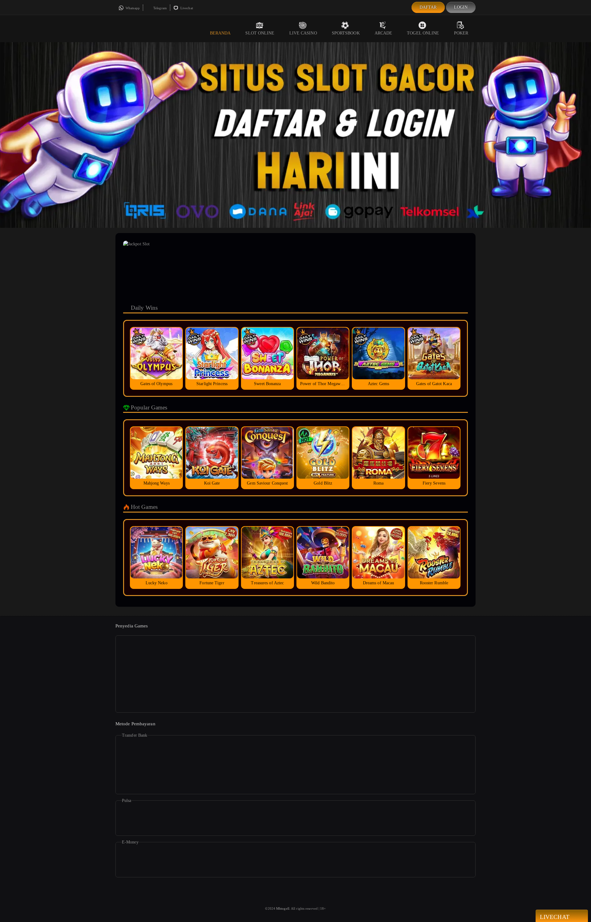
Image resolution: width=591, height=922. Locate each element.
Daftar (428, 7)
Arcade (383, 33)
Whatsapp (132, 8)
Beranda (220, 33)
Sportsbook (346, 33)
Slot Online (259, 33)
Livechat (186, 8)
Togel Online (423, 33)
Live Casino (303, 33)
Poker (461, 33)
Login (461, 7)
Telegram (159, 8)
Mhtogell (282, 908)
